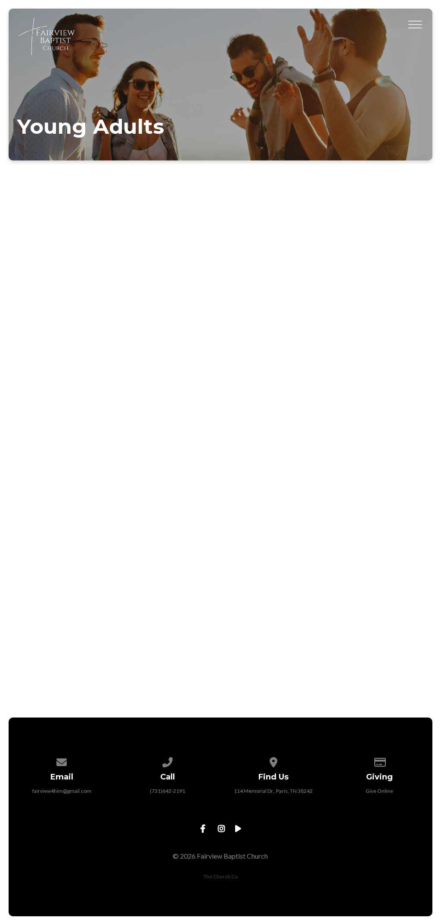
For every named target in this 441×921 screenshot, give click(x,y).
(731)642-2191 (167, 791)
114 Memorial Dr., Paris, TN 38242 (273, 791)
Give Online (379, 791)
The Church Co (220, 876)
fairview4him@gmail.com (61, 791)
